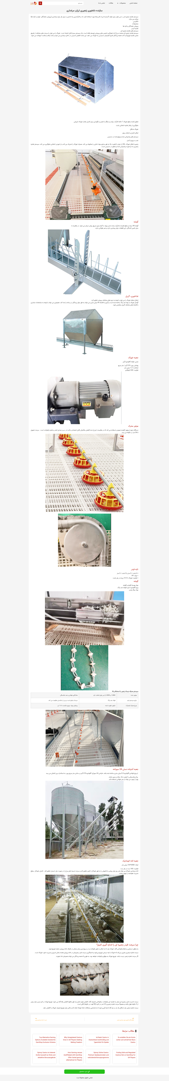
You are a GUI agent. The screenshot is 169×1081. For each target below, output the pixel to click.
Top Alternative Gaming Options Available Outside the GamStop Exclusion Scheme (45, 1040)
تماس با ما (101, 3)
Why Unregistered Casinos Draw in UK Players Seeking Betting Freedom (72, 1040)
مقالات (111, 3)
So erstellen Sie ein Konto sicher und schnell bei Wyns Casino (125, 1040)
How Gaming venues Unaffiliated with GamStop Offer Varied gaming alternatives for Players (73, 1056)
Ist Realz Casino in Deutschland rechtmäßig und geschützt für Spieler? (99, 1040)
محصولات (123, 3)
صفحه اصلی (133, 3)
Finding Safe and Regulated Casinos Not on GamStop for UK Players (125, 1055)
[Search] (40, 3)
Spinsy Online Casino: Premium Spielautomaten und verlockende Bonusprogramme (98, 1055)
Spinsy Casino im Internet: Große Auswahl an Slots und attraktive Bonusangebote (45, 1055)
